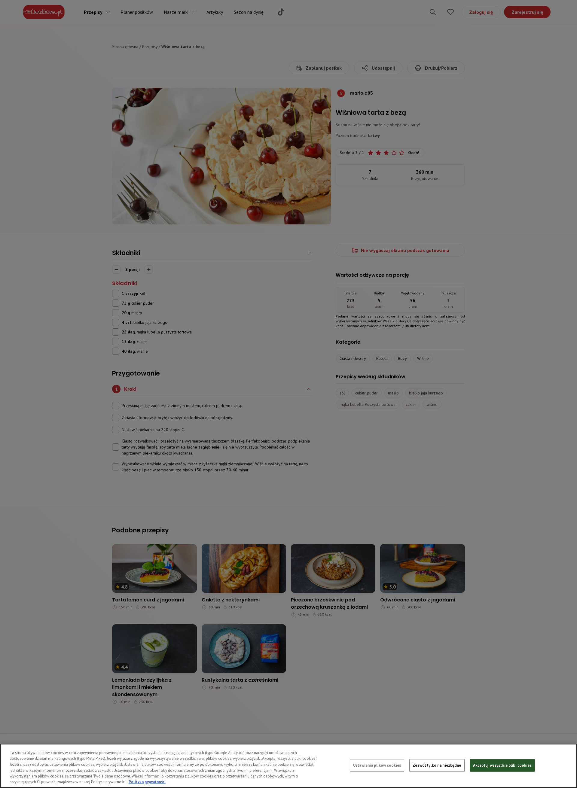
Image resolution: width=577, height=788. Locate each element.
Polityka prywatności (147, 781)
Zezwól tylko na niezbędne (437, 765)
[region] (288, 766)
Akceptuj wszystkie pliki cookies (502, 765)
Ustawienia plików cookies (377, 765)
